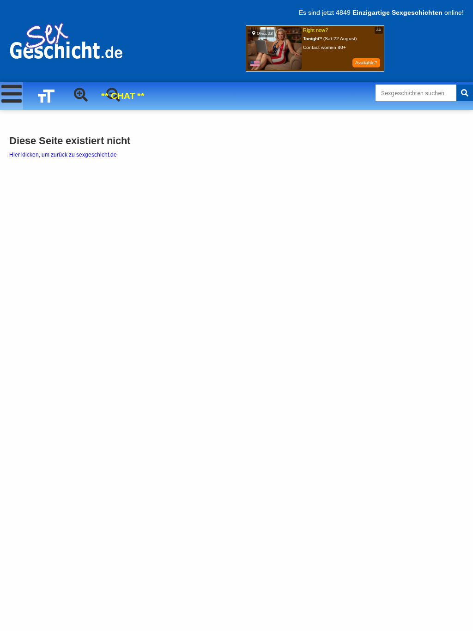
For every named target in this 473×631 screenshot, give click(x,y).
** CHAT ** (123, 96)
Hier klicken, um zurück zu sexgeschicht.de (63, 155)
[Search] (464, 93)
